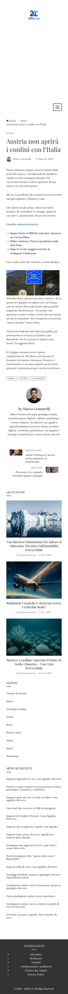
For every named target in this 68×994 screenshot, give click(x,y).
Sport (9, 748)
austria (12, 378)
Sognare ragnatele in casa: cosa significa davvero (33, 779)
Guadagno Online (16, 709)
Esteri (10, 133)
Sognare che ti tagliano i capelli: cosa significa (32, 826)
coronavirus (39, 378)
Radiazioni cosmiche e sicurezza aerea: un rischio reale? (34, 605)
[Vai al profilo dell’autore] (34, 395)
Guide (9, 717)
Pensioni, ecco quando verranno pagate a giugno (27, 472)
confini (24, 378)
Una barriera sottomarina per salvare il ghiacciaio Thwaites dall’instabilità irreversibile (34, 546)
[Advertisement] (34, 59)
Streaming (12, 756)
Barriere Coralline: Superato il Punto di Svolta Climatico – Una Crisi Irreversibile (34, 664)
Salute (9, 740)
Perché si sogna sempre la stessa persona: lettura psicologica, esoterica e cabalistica (33, 788)
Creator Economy (16, 693)
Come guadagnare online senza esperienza (30, 896)
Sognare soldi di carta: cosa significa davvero (31, 866)
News (9, 724)
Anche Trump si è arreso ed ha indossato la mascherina (40, 456)
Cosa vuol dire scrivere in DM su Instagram (31, 808)
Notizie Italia (13, 732)
